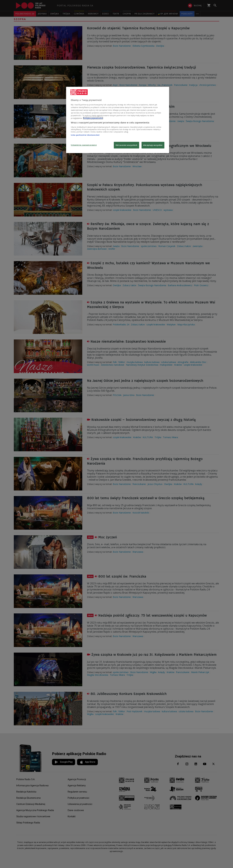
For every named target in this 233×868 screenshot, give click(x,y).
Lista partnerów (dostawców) (85, 135)
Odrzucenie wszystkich (126, 145)
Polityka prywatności (93, 118)
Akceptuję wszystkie (153, 145)
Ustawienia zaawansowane (84, 145)
